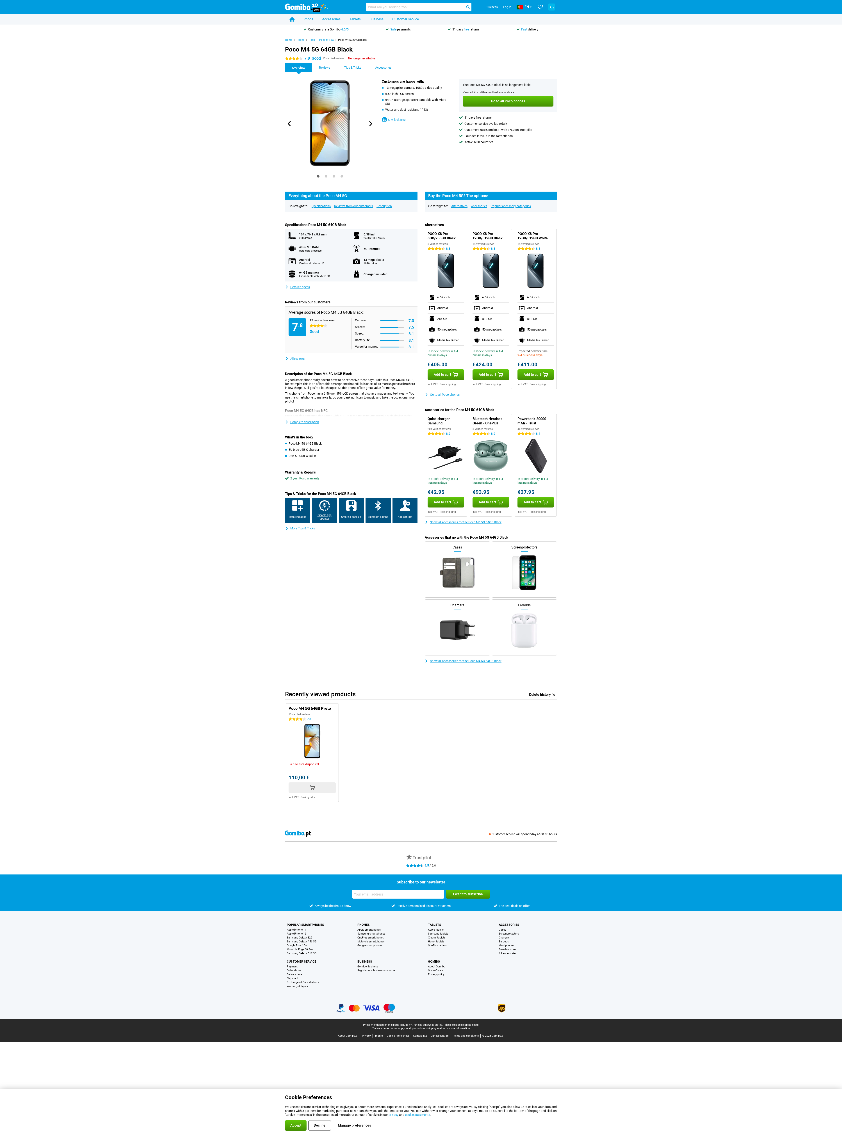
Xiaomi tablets (436, 937)
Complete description (304, 422)
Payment (292, 966)
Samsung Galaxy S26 (299, 937)
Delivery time (294, 974)
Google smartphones (369, 945)
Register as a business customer (376, 970)
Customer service (405, 19)
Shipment (292, 978)
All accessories (507, 953)
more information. (460, 1028)
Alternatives (459, 206)
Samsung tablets (438, 933)
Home (288, 39)
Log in (507, 7)
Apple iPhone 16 (296, 933)
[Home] (292, 19)
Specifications (321, 206)
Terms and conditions (466, 1035)
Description (384, 206)
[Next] (370, 123)
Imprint (379, 1035)
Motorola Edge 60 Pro (300, 949)
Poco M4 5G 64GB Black (352, 39)
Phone (308, 19)
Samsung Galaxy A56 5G (301, 941)
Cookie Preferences (398, 1035)
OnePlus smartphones (370, 937)
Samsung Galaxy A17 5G (301, 953)
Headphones (506, 945)
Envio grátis (308, 797)
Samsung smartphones (371, 933)
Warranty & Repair (297, 986)
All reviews (297, 358)
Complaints (420, 1035)
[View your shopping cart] (551, 7)
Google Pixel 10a (297, 945)
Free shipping (448, 384)
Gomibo (434, 961)
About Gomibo (436, 966)
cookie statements (417, 1114)
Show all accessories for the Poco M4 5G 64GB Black (465, 522)
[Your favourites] (540, 7)
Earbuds (504, 941)
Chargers (504, 937)
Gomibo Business (367, 966)
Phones (363, 924)
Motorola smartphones (371, 941)
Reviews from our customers (353, 206)
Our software (435, 970)
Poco (312, 39)
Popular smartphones (305, 924)
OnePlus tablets (437, 945)
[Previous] (289, 123)
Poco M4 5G (326, 39)
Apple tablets (436, 929)
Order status (294, 970)
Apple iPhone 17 (296, 929)
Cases (502, 929)
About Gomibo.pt (348, 1035)
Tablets (355, 19)
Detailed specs (300, 287)
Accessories (331, 19)
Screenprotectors (509, 933)
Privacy (366, 1035)
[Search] (467, 7)
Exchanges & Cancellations (303, 982)
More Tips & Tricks (302, 528)
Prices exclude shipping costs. (461, 1024)
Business (376, 19)
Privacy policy (436, 974)
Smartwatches (507, 949)
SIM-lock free (396, 119)
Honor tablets (436, 941)
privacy (393, 1114)
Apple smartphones (369, 929)
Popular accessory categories (511, 206)
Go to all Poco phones (445, 394)
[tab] (318, 176)
